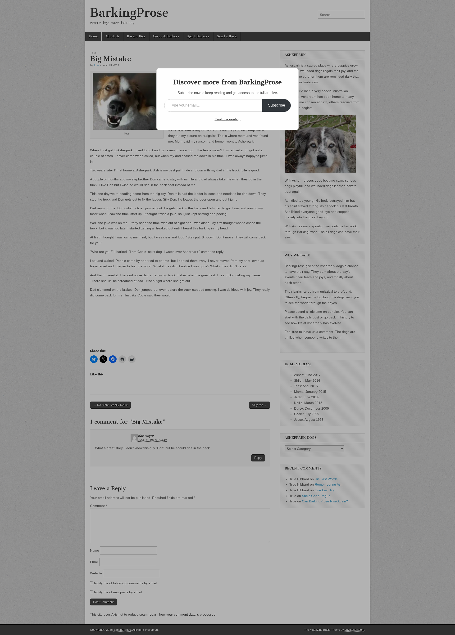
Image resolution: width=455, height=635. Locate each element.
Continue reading (228, 119)
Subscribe (276, 105)
